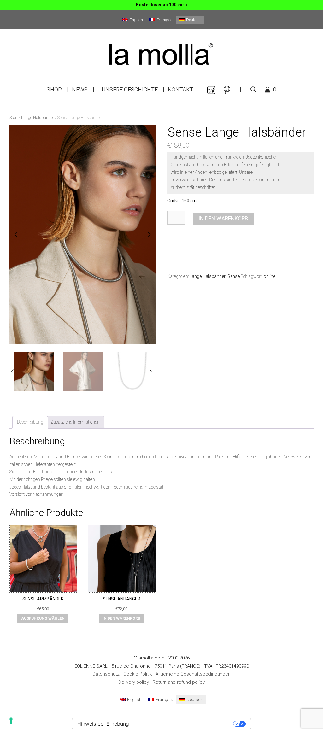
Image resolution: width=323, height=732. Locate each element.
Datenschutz (106, 674)
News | (83, 89)
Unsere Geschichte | (133, 89)
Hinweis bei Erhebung (103, 724)
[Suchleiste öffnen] (253, 89)
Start (13, 117)
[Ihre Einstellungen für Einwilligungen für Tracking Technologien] (11, 721)
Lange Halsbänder (37, 117)
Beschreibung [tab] (30, 422)
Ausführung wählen (43, 618)
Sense (233, 276)
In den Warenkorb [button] (121, 618)
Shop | (57, 89)
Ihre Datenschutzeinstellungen (184, 724)
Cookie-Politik (137, 674)
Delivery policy (133, 682)
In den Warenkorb (223, 218)
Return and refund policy (179, 682)
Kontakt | (184, 89)
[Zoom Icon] (81, 236)
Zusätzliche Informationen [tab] (75, 422)
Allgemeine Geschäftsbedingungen (193, 674)
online (269, 276)
